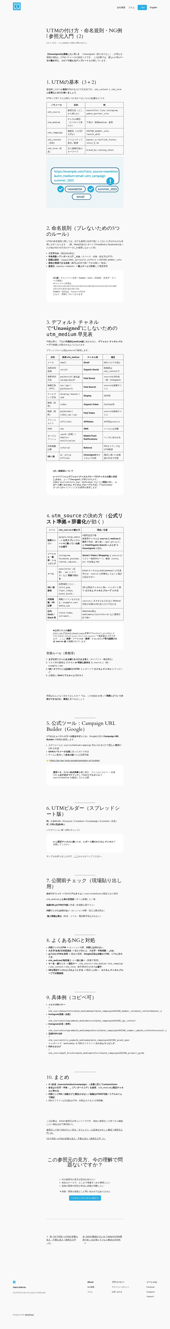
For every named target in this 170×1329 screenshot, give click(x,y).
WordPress (29, 1315)
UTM (77, 43)
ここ (76, 856)
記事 (93, 98)
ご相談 (142, 7)
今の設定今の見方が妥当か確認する (85, 1198)
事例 (65, 699)
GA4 (72, 43)
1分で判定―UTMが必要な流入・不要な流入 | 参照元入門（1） (76, 1138)
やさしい (83, 43)
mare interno (19, 1287)
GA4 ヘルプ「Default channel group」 (68, 633)
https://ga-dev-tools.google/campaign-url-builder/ (75, 760)
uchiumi (65, 43)
